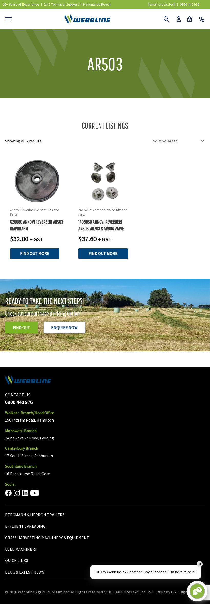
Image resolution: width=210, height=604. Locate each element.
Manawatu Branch (21, 430)
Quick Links (16, 560)
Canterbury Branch (21, 448)
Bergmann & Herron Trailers (35, 514)
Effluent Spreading (25, 526)
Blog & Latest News (24, 572)
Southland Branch (21, 466)
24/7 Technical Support (61, 4)
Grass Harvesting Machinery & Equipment (47, 537)
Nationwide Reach (97, 4)
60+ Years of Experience (21, 4)
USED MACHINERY (21, 549)
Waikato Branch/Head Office (29, 412)
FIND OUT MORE (34, 253)
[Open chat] (197, 591)
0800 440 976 (189, 4)
